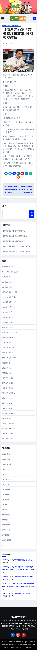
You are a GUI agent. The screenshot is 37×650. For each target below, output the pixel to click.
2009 (4, 540)
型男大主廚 (18, 617)
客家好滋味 (17, 25)
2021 (4, 479)
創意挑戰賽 (6, 322)
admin (6, 560)
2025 (4, 459)
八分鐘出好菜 (7, 307)
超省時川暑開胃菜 (8, 423)
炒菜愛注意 (6, 388)
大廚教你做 (6, 348)
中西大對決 (6, 277)
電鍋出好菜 (6, 439)
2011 (4, 530)
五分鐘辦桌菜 (7, 287)
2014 (4, 515)
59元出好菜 (6, 267)
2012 (4, 525)
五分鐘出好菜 (7, 282)
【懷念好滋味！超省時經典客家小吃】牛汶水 (11, 189)
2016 (4, 505)
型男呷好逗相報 (7, 337)
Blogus (18, 647)
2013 (4, 520)
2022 (4, 474)
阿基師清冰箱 (7, 429)
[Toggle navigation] (2, 18)
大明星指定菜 (7, 353)
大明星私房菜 (7, 358)
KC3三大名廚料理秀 (9, 272)
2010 (4, 535)
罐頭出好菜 (6, 403)
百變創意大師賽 (7, 393)
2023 (4, 469)
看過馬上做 (6, 398)
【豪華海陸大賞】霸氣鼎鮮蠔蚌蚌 (13, 231)
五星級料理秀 (7, 292)
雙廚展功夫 (6, 434)
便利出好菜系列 (7, 297)
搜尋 (4, 206)
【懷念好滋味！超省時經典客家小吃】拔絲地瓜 (25, 189)
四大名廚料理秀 (8, 25)
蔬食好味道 (6, 413)
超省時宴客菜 (7, 418)
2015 (4, 510)
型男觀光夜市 (7, 343)
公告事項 (5, 312)
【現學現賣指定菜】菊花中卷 (22, 560)
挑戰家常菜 (6, 378)
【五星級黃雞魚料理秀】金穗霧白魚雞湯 (16, 246)
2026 (4, 454)
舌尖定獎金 (6, 408)
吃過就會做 (6, 327)
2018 (4, 494)
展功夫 (4, 368)
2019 (4, 489)
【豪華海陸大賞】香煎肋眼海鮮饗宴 (14, 236)
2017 (4, 500)
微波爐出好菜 (7, 373)
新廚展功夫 (6, 383)
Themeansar (28, 647)
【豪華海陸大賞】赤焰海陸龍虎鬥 (13, 241)
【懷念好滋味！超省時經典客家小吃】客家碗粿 (18, 34)
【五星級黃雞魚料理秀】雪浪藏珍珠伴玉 (16, 251)
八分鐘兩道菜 (7, 302)
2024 (4, 464)
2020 (4, 484)
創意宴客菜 (6, 317)
